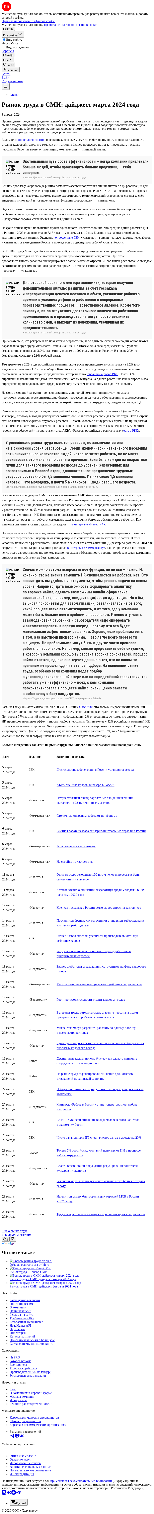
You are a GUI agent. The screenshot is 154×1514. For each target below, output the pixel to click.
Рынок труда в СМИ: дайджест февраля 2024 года (44, 1286)
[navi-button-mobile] (6, 86)
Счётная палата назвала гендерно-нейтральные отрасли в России (101, 831)
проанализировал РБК (102, 374)
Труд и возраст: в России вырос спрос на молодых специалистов (101, 1214)
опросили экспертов (31, 139)
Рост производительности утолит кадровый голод (91, 999)
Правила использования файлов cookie (70, 24)
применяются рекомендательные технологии (81, 1481)
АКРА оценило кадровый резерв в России (85, 785)
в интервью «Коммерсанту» (85, 547)
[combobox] (19, 1502)
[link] (8, 64)
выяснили (85, 707)
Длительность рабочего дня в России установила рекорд (95, 769)
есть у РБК (130, 430)
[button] (6, 74)
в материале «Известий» (88, 524)
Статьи (14, 94)
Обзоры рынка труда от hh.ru (29, 1264)
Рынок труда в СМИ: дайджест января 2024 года (43, 1279)
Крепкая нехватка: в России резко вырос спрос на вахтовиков (99, 907)
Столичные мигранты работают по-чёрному (87, 815)
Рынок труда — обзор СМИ (29, 1272)
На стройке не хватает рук (75, 861)
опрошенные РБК (66, 237)
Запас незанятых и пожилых (76, 846)
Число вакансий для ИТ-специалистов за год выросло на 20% (99, 1137)
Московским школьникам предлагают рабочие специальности (99, 984)
